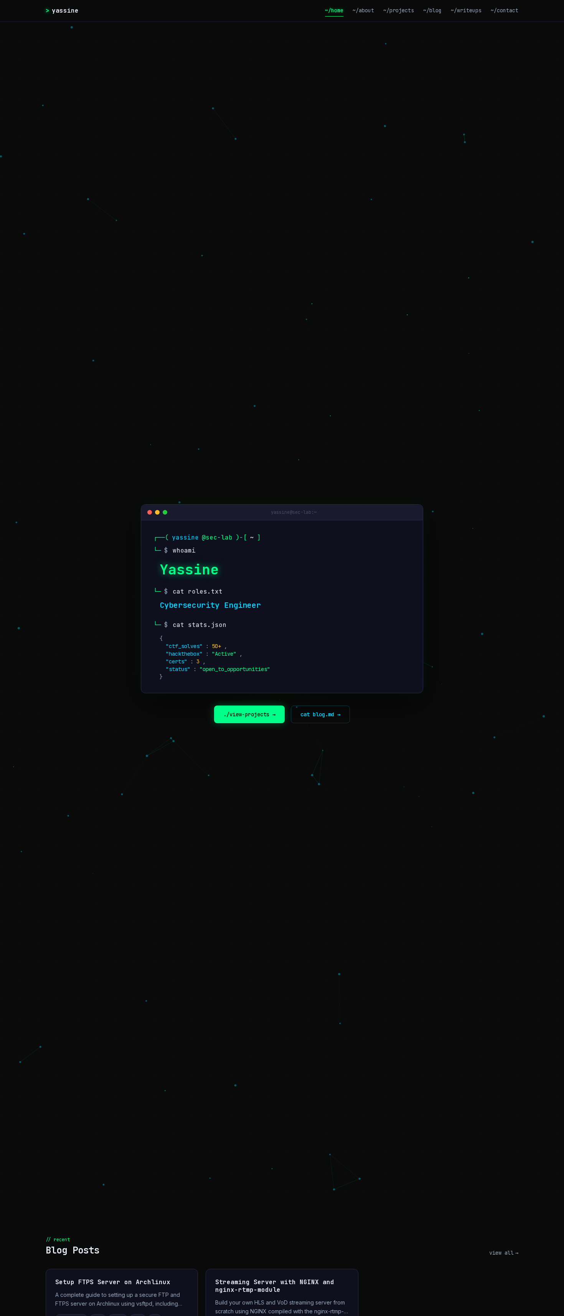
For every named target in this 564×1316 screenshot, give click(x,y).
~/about (363, 10)
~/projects (398, 10)
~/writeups (466, 10)
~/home (334, 10)
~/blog (432, 10)
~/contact (504, 10)
